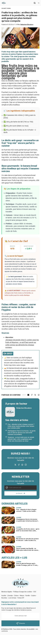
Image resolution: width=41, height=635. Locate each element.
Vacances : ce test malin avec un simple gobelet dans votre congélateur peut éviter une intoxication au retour (21, 439)
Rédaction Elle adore (26, 24)
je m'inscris (19, 493)
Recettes (4, 598)
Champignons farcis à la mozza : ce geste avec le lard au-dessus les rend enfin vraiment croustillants (21, 432)
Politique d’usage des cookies (22, 592)
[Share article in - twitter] (35, 395)
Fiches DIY (21, 598)
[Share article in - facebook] (32, 395)
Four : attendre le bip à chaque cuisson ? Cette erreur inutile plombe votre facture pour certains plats (21, 426)
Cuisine (9, 8)
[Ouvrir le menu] (38, 3)
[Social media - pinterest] (22, 465)
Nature (22, 595)
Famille (27, 595)
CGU (34, 592)
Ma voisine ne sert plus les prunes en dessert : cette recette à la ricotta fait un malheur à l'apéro (27, 540)
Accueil (4, 8)
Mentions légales (6, 592)
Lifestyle (10, 595)
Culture (16, 595)
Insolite (3, 595)
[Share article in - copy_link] (28, 395)
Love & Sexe (12, 598)
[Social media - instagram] (26, 465)
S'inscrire (22, 623)
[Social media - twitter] (15, 465)
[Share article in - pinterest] (38, 395)
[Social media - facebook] (19, 465)
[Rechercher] (34, 3)
